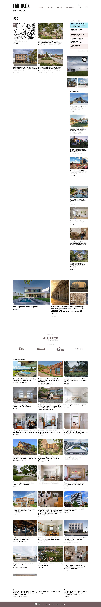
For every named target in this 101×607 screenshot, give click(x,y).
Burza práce (69, 7)
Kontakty (63, 604)
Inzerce (57, 604)
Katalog (50, 7)
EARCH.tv (59, 7)
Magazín (41, 7)
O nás (53, 604)
